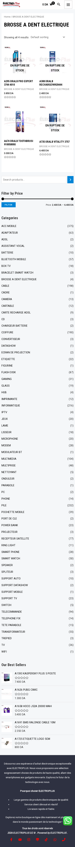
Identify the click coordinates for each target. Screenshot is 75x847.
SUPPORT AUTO (11, 578)
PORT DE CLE (9, 518)
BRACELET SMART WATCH (17, 272)
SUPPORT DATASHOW (14, 585)
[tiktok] (46, 839)
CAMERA (6, 299)
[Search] (70, 179)
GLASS (5, 385)
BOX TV (6, 266)
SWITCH (6, 605)
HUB (4, 392)
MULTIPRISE (8, 465)
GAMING (6, 379)
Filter (8, 204)
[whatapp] (55, 839)
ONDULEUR (7, 478)
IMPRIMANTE (9, 399)
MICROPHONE (9, 438)
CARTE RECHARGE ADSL (16, 312)
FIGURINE (7, 365)
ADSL (4, 239)
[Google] (37, 839)
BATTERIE (7, 252)
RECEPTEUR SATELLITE (15, 538)
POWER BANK (9, 525)
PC (3, 492)
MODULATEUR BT (11, 452)
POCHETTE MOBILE (12, 512)
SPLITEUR (7, 571)
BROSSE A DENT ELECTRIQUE (19, 279)
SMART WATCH (10, 558)
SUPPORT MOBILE (12, 591)
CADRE (5, 292)
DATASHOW (8, 345)
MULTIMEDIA (8, 458)
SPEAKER (7, 565)
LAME (4, 425)
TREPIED (6, 638)
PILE (4, 505)
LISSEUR (6, 432)
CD (3, 319)
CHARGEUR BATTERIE (14, 325)
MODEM (6, 445)
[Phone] (63, 839)
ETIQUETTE (8, 359)
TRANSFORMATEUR (13, 631)
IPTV (4, 412)
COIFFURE (7, 332)
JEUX (4, 419)
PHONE (5, 498)
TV (3, 645)
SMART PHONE (10, 552)
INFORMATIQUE (10, 405)
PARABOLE (7, 485)
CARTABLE (7, 305)
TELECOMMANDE (11, 611)
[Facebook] (11, 839)
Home (7, 16)
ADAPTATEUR (9, 232)
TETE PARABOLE (11, 625)
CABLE (5, 285)
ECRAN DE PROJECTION (15, 352)
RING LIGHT (8, 545)
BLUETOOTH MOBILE (13, 259)
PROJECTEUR (9, 532)
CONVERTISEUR (10, 339)
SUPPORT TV (9, 598)
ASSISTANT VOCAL (13, 246)
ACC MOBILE (8, 226)
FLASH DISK (8, 372)
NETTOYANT (9, 472)
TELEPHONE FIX (10, 618)
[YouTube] (20, 839)
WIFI (4, 651)
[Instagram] (28, 839)
